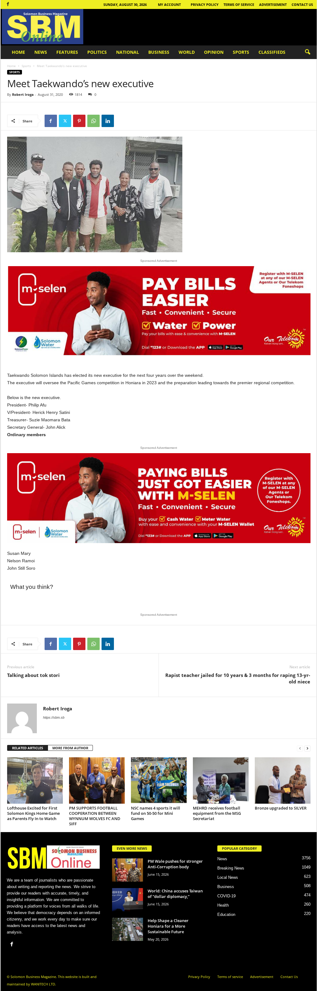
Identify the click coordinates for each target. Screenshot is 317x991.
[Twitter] (65, 121)
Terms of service (239, 4)
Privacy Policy (205, 4)
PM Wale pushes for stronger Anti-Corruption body (175, 864)
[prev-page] (300, 748)
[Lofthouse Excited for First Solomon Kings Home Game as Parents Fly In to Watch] (35, 780)
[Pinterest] (79, 121)
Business (158, 52)
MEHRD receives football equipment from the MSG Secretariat (217, 813)
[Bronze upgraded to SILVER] (282, 780)
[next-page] (307, 748)
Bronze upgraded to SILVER (280, 808)
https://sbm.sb (53, 717)
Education (226, 914)
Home (18, 52)
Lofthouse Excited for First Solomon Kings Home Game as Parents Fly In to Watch (33, 813)
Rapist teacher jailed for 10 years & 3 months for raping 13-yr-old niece (237, 678)
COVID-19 (226, 896)
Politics (97, 52)
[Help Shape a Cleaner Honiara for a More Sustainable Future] (127, 929)
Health (223, 905)
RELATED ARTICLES (27, 748)
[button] (307, 52)
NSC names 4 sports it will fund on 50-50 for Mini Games (155, 813)
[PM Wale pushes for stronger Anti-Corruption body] (127, 870)
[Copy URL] (122, 121)
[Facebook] (8, 4)
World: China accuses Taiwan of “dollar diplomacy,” (175, 893)
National (127, 52)
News (40, 52)
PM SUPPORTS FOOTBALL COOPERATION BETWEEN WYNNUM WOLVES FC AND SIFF (94, 816)
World (187, 52)
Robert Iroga (23, 94)
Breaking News (230, 868)
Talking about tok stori (33, 675)
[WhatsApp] (93, 121)
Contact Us (302, 4)
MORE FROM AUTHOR (70, 748)
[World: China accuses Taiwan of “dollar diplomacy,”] (127, 899)
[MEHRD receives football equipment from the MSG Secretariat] (221, 780)
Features (67, 52)
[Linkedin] (108, 121)
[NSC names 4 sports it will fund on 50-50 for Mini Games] (159, 780)
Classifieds (271, 52)
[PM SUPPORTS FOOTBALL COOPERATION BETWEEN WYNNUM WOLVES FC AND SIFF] (97, 780)
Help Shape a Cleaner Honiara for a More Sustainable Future (168, 926)
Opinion (214, 52)
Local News (227, 877)
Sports (241, 52)
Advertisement (273, 4)
